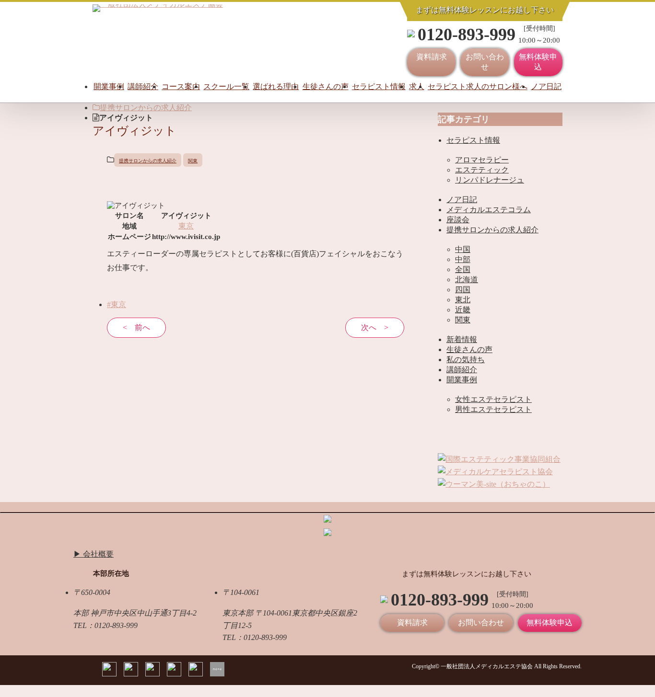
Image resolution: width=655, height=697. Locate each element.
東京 (186, 226)
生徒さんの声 (326, 86)
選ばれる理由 (276, 86)
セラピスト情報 (379, 86)
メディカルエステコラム (488, 210)
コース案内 (181, 86)
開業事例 (109, 86)
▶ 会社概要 (93, 554)
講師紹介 (143, 86)
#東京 (116, 304)
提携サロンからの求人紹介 (146, 107)
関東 (193, 160)
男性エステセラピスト (493, 409)
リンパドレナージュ (489, 180)
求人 (416, 86)
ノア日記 (546, 86)
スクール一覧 (226, 86)
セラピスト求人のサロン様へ (477, 86)
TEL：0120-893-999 (105, 625)
